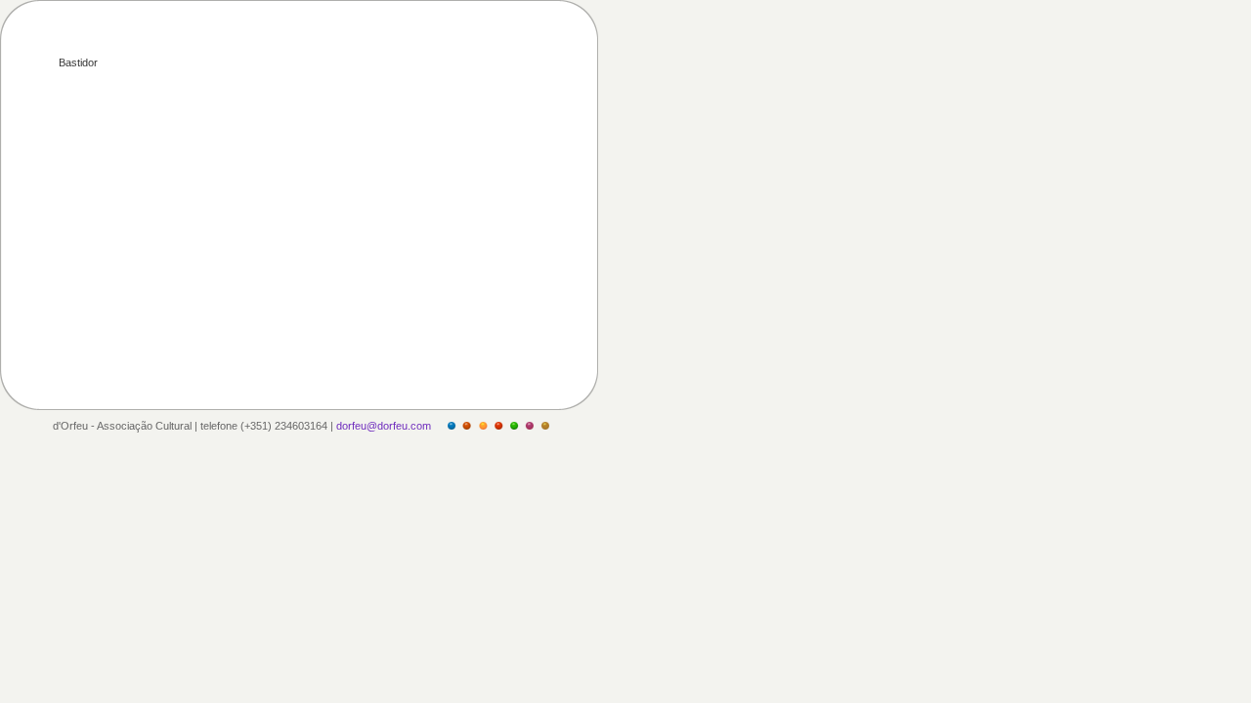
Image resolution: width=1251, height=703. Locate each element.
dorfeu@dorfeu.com (383, 426)
